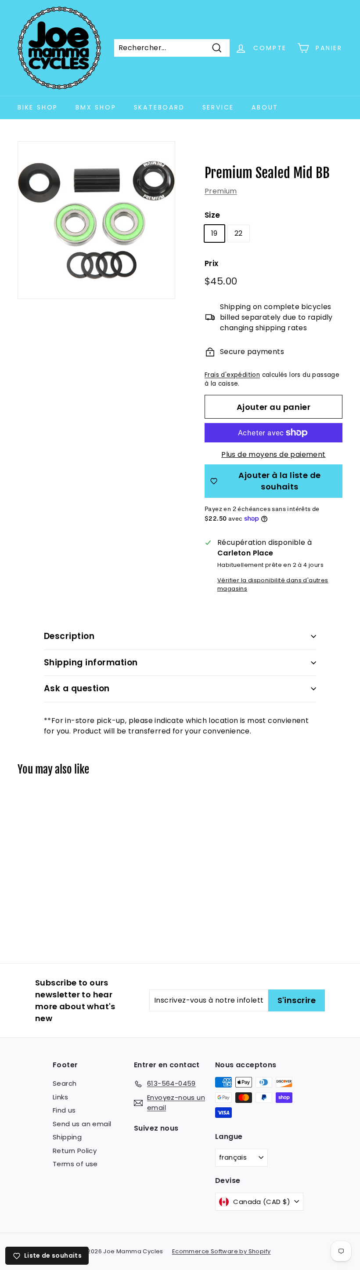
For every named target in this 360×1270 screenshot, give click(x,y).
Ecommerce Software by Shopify (221, 1251)
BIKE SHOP (38, 107)
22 (238, 233)
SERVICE (218, 107)
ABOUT (265, 107)
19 (214, 233)
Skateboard (159, 107)
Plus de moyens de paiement (273, 454)
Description (69, 636)
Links (60, 1097)
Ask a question (77, 688)
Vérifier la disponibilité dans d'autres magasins (272, 584)
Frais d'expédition (232, 375)
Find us (64, 1110)
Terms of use (75, 1163)
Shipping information (91, 662)
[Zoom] (96, 220)
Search (64, 1083)
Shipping (67, 1137)
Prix (212, 263)
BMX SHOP (96, 107)
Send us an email (82, 1123)
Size (212, 215)
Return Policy (75, 1150)
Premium (221, 191)
